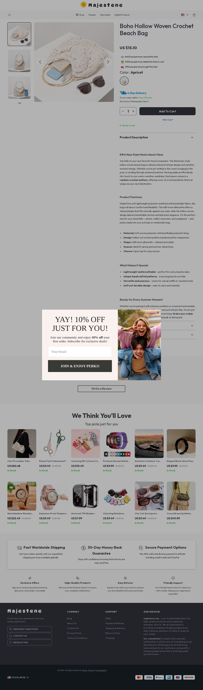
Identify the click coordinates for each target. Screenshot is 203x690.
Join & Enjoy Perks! (80, 366)
